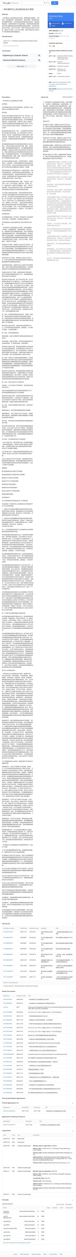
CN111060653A (7, 971)
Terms (45, 1254)
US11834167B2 (7, 1043)
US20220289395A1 (8, 1054)
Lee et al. (5, 1007)
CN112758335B (7, 1050)
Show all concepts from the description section (16, 1242)
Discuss (51, 90)
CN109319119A (7, 932)
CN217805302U (7, 1073)
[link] (21, 42)
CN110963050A (7, 965)
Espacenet (60, 89)
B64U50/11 (8, 41)
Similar (53, 26)
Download (61, 1204)
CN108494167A (7, 1061)
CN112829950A (7, 1085)
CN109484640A (7, 954)
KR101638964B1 (8, 1027)
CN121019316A (7, 1077)
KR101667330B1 (8, 1031)
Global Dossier (68, 89)
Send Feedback (24, 1254)
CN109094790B (7, 1023)
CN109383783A (7, 948)
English (61, 30)
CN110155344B (7, 1035)
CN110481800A (7, 1058)
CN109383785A (7, 937)
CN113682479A (7, 1020)
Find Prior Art (68, 23)
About (15, 1254)
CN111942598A (7, 977)
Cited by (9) (55, 82)
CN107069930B (7, 1081)
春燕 (60, 33)
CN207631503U (7, 999)
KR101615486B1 (8, 1012)
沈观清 (56, 33)
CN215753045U (7, 1039)
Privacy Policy (53, 1254)
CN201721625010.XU (9, 1111)
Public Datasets (36, 1254)
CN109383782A (7, 943)
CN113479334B (7, 1065)
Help (61, 1254)
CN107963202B (7, 1088)
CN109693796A (7, 960)
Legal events (62, 82)
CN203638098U (7, 1069)
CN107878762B (7, 1003)
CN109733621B (7, 1016)
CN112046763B (7, 1046)
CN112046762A (7, 1092)
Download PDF (55, 23)
